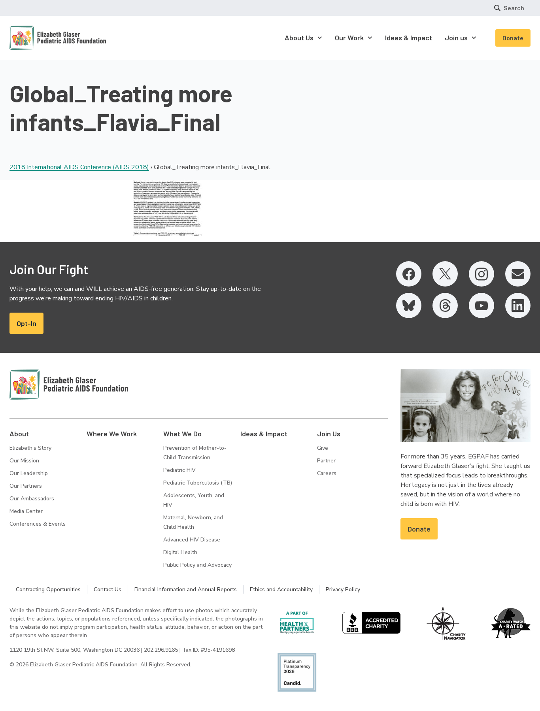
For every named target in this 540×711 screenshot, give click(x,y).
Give (322, 448)
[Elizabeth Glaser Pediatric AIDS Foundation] (68, 384)
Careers (326, 473)
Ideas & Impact (263, 433)
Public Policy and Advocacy (197, 565)
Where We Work (112, 433)
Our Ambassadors (31, 498)
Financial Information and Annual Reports (185, 589)
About (19, 433)
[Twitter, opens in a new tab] (445, 274)
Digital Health (180, 552)
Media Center (26, 511)
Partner (326, 460)
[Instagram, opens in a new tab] (481, 274)
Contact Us (107, 589)
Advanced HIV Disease (191, 539)
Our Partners (25, 486)
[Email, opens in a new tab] (518, 274)
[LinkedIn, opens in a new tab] (518, 305)
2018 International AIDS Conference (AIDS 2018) (79, 167)
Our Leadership (28, 473)
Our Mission (24, 460)
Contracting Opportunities (48, 589)
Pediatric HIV (179, 470)
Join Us (328, 433)
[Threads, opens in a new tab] (445, 305)
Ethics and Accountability (281, 589)
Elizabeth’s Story (30, 448)
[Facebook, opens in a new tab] (408, 274)
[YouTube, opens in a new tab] (481, 305)
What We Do (182, 433)
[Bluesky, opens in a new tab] (408, 305)
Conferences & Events (37, 524)
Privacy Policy (343, 589)
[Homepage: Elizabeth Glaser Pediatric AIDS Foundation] (37, 37)
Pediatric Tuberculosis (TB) (197, 483)
